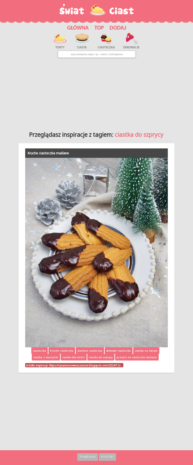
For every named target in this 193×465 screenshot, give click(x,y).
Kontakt (107, 456)
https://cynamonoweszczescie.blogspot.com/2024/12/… (85, 365)
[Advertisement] (96, 93)
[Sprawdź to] (99, 27)
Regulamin (88, 456)
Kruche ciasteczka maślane (48, 153)
